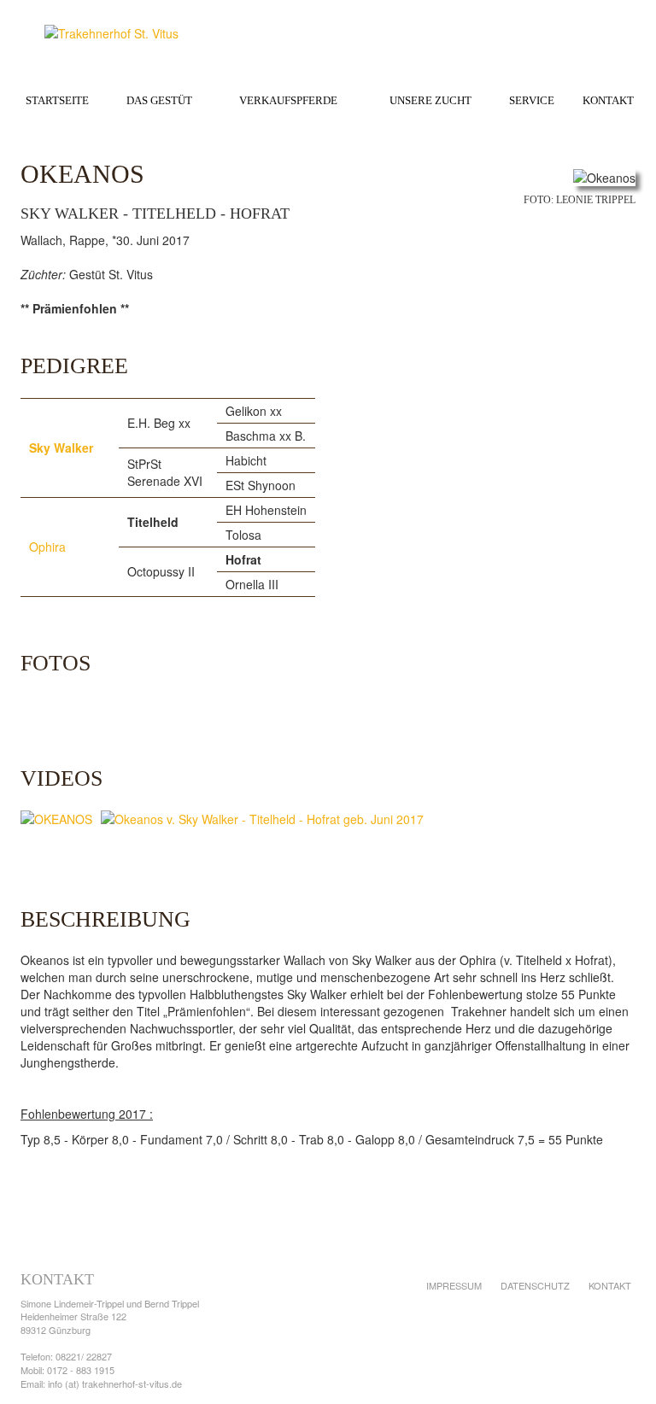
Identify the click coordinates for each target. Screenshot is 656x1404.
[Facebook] (577, 1328)
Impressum (454, 1285)
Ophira (47, 546)
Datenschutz (535, 1285)
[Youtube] (613, 1328)
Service (531, 100)
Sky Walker (61, 447)
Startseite (57, 100)
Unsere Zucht (431, 100)
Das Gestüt (159, 100)
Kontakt (608, 100)
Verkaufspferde (288, 100)
